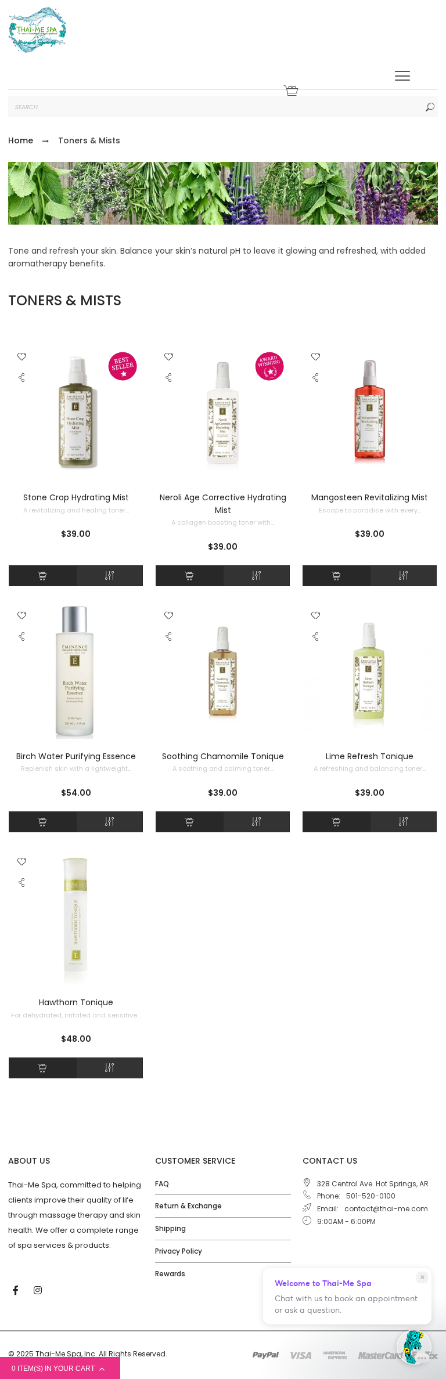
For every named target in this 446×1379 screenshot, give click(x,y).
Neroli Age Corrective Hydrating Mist (223, 504)
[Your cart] (291, 94)
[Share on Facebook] (23, 403)
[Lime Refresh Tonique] (370, 672)
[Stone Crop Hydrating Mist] (76, 413)
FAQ (162, 1184)
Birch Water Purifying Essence (76, 756)
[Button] (402, 75)
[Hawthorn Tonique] (76, 918)
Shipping (170, 1228)
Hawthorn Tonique (76, 1002)
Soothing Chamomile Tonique (223, 756)
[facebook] (17, 1289)
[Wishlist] (22, 357)
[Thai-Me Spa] (37, 30)
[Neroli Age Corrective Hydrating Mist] (223, 413)
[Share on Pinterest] (23, 428)
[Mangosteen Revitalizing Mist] (370, 413)
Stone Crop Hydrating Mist (76, 497)
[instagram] (39, 1289)
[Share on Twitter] (23, 415)
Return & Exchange (188, 1206)
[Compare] (109, 575)
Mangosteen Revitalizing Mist (369, 497)
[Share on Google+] (22, 440)
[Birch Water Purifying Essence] (76, 672)
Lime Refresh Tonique (369, 756)
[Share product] (22, 380)
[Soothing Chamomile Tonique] (223, 672)
